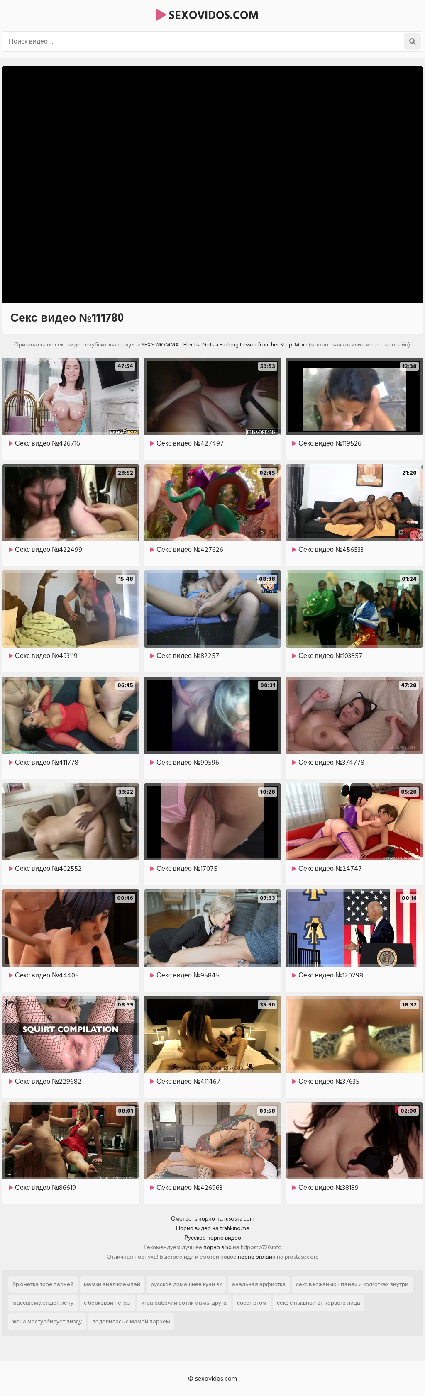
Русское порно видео (212, 1238)
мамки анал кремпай (112, 1284)
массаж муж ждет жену (42, 1303)
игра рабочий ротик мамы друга (184, 1303)
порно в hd (217, 1247)
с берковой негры (107, 1303)
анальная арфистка (259, 1284)
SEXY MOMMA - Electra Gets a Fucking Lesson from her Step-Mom (225, 344)
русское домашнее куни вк (186, 1284)
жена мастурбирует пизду (47, 1321)
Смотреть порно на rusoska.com (212, 1218)
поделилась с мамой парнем (131, 1321)
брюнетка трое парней (42, 1284)
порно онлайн (257, 1257)
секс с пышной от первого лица (318, 1303)
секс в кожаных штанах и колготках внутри (352, 1284)
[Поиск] (412, 41)
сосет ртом (251, 1303)
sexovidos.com (212, 15)
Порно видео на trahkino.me (212, 1228)
